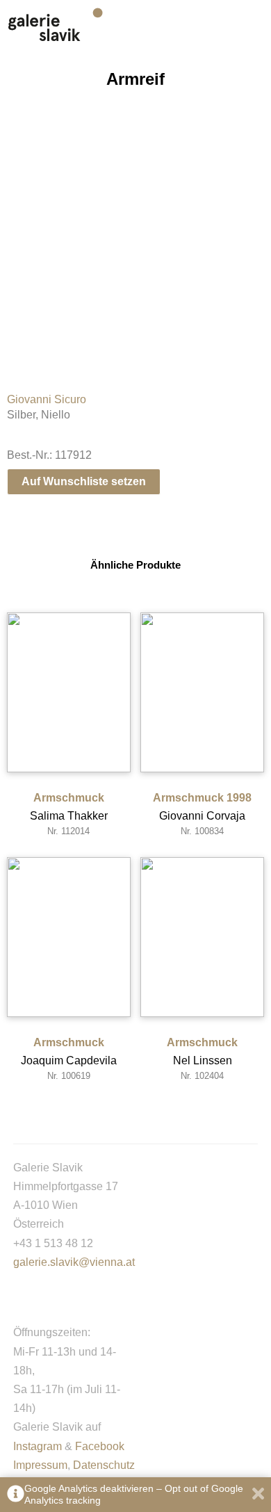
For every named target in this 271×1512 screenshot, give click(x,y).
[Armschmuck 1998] (202, 692)
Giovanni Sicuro (46, 399)
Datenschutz (104, 1465)
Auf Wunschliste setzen (84, 481)
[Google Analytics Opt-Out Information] (15, 1495)
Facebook (99, 1446)
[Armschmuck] (69, 692)
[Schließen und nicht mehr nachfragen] (258, 1495)
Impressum (40, 1465)
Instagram (37, 1446)
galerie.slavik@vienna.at (74, 1262)
